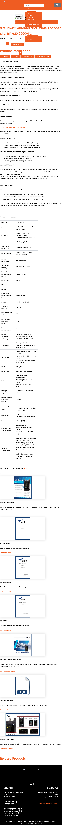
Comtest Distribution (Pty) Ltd (13, 808)
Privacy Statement (44, 821)
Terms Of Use (32, 821)
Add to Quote (17, 44)
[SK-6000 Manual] (22, 567)
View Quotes (47, 5)
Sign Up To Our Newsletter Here (48, 803)
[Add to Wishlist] (7, 43)
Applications (31, 13)
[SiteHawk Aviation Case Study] (22, 645)
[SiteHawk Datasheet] (22, 488)
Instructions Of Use (33, 24)
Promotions (31, 20)
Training (29, 22)
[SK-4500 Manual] (22, 529)
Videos (29, 39)
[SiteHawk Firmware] (22, 686)
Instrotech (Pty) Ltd (10, 813)
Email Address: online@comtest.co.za (50, 797)
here (25, 468)
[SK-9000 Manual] (22, 606)
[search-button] (26, 8)
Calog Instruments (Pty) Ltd (12, 814)
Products (30, 17)
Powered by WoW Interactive (34, 823)
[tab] (5, 56)
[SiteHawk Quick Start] (22, 724)
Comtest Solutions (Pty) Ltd (13, 812)
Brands (29, 15)
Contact (26, 43)
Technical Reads (32, 37)
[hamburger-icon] (21, 3)
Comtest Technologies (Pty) (13, 810)
